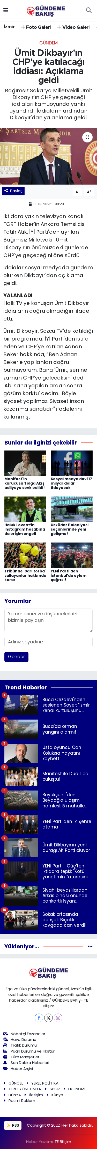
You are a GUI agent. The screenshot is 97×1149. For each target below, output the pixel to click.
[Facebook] (39, 1018)
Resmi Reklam (22, 1100)
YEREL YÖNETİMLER (25, 1089)
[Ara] (89, 10)
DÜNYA (15, 1095)
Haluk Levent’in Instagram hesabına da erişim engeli (24, 529)
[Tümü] (90, 946)
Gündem (48, 43)
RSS (15, 1125)
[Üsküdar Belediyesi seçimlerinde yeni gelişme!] (72, 509)
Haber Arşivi (22, 1068)
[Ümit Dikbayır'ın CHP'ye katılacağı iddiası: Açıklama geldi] (48, 156)
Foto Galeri (38, 27)
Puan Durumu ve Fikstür (33, 1051)
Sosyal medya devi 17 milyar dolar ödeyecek (71, 483)
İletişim (36, 1095)
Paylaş (16, 190)
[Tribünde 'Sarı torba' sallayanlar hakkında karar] (25, 555)
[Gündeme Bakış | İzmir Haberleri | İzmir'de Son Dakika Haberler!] (46, 10)
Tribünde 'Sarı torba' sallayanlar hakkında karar (25, 576)
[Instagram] (58, 1018)
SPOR (55, 1089)
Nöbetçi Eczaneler (28, 1033)
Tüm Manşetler (25, 1057)
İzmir (9, 27)
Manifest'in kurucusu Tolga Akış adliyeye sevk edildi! (24, 483)
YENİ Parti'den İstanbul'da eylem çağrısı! (68, 576)
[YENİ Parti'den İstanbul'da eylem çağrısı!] (72, 555)
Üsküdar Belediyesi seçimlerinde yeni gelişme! (69, 529)
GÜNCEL (16, 1083)
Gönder (16, 657)
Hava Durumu (23, 1039)
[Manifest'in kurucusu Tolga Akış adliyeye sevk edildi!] (25, 463)
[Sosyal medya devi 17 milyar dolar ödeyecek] (72, 463)
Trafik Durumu (24, 1045)
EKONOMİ (76, 1089)
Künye (57, 1095)
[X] (48, 1018)
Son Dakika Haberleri (30, 1062)
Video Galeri (75, 27)
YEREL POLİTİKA (44, 1083)
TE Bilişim (63, 1141)
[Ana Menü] (5, 10)
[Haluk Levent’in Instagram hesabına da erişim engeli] (25, 509)
